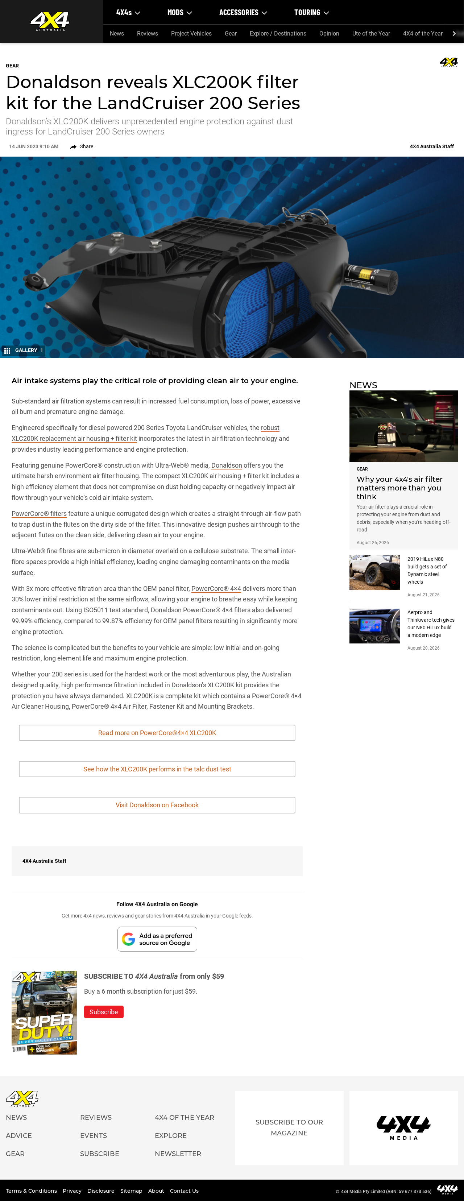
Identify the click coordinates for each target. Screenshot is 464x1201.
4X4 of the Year (423, 33)
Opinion (329, 33)
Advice (19, 1136)
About (157, 1191)
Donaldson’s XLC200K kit (207, 685)
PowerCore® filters (39, 513)
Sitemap (132, 1191)
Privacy (73, 1191)
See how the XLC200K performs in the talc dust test (157, 769)
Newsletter (178, 1154)
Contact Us (184, 1191)
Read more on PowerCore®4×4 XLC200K (157, 733)
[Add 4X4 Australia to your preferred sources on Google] (157, 939)
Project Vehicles (191, 33)
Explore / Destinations (278, 33)
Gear (231, 33)
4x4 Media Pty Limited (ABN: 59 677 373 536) (386, 1191)
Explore (171, 1136)
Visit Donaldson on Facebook (157, 805)
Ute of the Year (371, 33)
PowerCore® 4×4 (216, 588)
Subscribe (99, 1154)
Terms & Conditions (32, 1191)
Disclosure (101, 1191)
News (117, 33)
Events (93, 1136)
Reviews (147, 33)
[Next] (454, 34)
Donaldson (226, 465)
